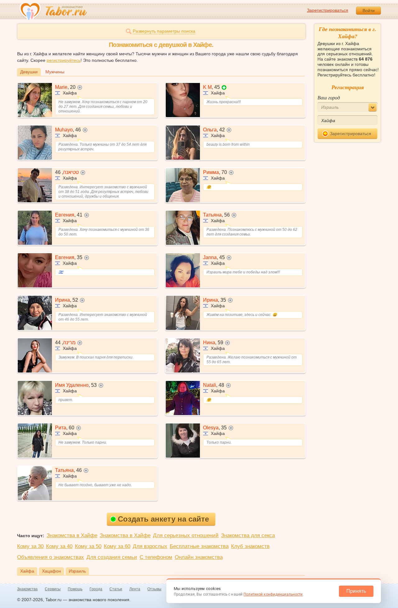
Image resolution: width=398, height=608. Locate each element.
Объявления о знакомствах (50, 557)
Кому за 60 (117, 546)
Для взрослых (150, 546)
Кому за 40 (59, 546)
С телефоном (156, 557)
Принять (356, 591)
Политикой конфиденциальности (273, 594)
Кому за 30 (30, 546)
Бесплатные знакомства (199, 546)
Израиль (77, 571)
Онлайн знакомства (199, 557)
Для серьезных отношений (186, 535)
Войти (369, 10)
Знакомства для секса (248, 535)
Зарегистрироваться (327, 10)
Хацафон (51, 571)
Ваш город (328, 97)
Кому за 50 (88, 546)
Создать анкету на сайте (163, 519)
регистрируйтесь (64, 60)
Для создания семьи (111, 557)
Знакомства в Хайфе (72, 535)
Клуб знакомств (250, 546)
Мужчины (54, 71)
